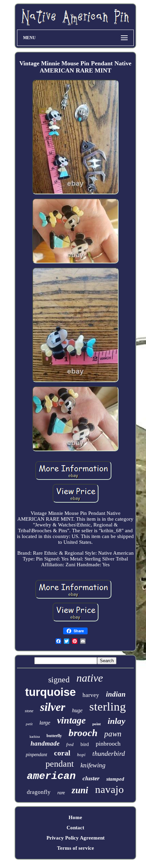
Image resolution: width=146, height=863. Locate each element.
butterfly (54, 735)
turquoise (50, 692)
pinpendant (36, 754)
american (51, 776)
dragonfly (39, 792)
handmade (45, 743)
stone (29, 711)
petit (29, 724)
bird (84, 744)
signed (59, 679)
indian (116, 694)
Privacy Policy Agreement (76, 838)
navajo (109, 789)
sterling (107, 706)
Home (75, 817)
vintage (71, 720)
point (96, 724)
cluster (91, 778)
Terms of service (75, 848)
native (89, 678)
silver (52, 707)
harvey (91, 695)
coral (62, 753)
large (44, 723)
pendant (59, 764)
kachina (35, 736)
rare (61, 792)
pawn (113, 734)
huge (77, 710)
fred (70, 744)
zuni (80, 790)
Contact (75, 827)
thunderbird (108, 753)
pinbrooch (108, 743)
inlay (116, 721)
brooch (83, 732)
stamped (115, 779)
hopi (81, 754)
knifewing (93, 765)
